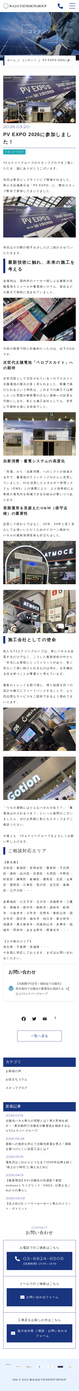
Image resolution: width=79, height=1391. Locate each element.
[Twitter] (34, 1019)
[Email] (45, 1019)
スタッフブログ (14, 151)
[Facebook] (23, 1019)
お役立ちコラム (17, 1079)
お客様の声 (13, 1071)
